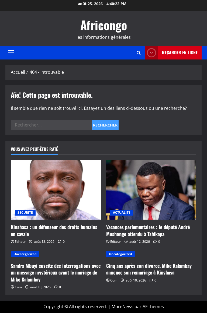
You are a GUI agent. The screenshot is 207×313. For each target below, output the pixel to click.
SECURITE (25, 212)
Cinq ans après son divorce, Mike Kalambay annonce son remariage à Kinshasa (149, 269)
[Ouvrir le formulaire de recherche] (139, 53)
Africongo (103, 25)
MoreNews (122, 307)
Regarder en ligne (180, 52)
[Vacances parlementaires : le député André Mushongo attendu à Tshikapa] (151, 190)
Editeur (20, 241)
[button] (11, 52)
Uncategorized (25, 254)
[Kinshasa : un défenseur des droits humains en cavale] (56, 190)
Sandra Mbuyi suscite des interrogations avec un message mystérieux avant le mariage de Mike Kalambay (56, 272)
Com (18, 287)
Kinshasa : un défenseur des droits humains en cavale (54, 230)
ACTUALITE (121, 212)
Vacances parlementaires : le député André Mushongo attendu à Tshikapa (148, 230)
